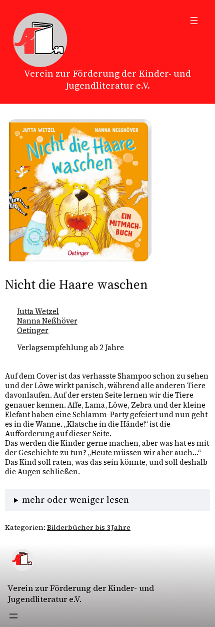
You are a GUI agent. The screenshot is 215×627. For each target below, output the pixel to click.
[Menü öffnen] (194, 21)
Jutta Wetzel (38, 311)
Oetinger (32, 331)
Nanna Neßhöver (47, 321)
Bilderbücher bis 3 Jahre (88, 527)
